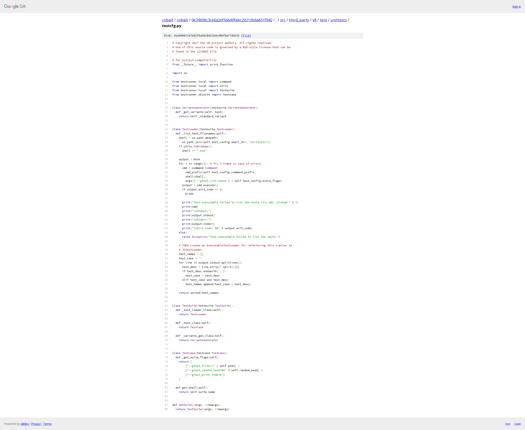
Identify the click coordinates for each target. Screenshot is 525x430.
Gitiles (25, 424)
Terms (47, 424)
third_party (299, 19)
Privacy (36, 424)
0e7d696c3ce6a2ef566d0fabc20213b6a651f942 (232, 19)
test (323, 19)
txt (507, 423)
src (282, 19)
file (246, 35)
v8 (314, 19)
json (517, 423)
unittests (339, 19)
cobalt (167, 19)
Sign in (516, 6)
